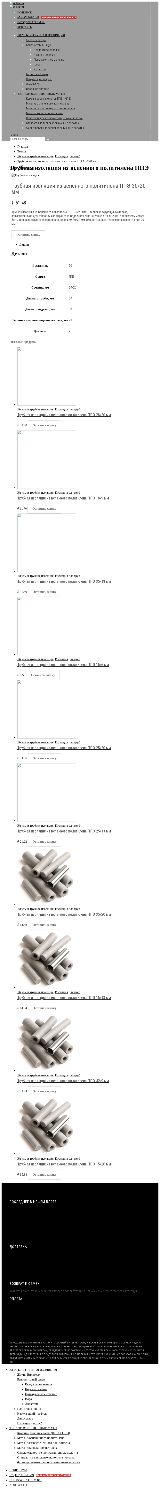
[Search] (48, 139)
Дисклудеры (34, 84)
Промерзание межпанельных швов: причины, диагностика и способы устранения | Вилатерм (75, 1231)
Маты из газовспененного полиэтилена (50, 108)
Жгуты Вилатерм (36, 40)
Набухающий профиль (39, 79)
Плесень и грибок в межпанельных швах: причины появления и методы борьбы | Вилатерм (74, 1224)
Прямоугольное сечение (49, 59)
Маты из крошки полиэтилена (44, 113)
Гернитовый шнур (37, 74)
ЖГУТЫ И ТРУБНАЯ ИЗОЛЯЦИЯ (41, 35)
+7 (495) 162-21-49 (46, 17)
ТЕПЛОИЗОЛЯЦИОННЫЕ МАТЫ (41, 93)
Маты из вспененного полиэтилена (47, 103)
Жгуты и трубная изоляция (35, 409)
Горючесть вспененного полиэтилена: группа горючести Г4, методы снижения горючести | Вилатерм (81, 1238)
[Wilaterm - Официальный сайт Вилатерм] (17, 5)
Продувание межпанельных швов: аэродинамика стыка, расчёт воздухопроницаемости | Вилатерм (80, 1210)
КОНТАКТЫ (24, 27)
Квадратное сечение (47, 50)
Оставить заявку (28, 234)
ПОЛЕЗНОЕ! (25, 12)
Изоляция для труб (37, 89)
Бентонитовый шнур (38, 45)
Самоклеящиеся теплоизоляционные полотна (54, 118)
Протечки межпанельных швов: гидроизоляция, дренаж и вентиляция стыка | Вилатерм (72, 1217)
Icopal (37, 64)
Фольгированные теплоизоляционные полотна (55, 128)
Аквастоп (40, 69)
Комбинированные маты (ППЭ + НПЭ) (48, 98)
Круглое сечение (44, 55)
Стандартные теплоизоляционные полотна (52, 123)
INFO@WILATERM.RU (31, 22)
